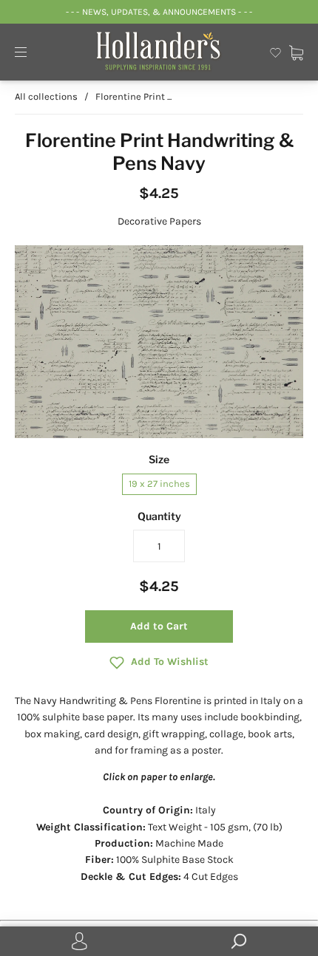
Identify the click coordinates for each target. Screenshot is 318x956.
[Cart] (296, 51)
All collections (46, 96)
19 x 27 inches (159, 483)
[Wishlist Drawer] (275, 51)
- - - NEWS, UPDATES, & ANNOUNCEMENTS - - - (158, 12)
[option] (159, 342)
